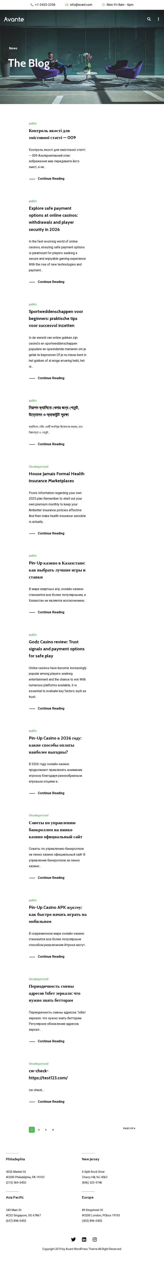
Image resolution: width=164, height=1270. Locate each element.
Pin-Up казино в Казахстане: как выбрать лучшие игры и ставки (57, 570)
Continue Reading (51, 178)
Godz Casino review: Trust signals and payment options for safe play (57, 649)
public (33, 123)
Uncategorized (38, 466)
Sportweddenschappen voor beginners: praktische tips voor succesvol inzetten (56, 318)
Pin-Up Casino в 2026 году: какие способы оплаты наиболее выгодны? (55, 745)
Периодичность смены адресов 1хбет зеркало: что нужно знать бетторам (54, 993)
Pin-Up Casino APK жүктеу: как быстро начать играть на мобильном (58, 914)
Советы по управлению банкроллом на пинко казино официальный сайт (55, 829)
